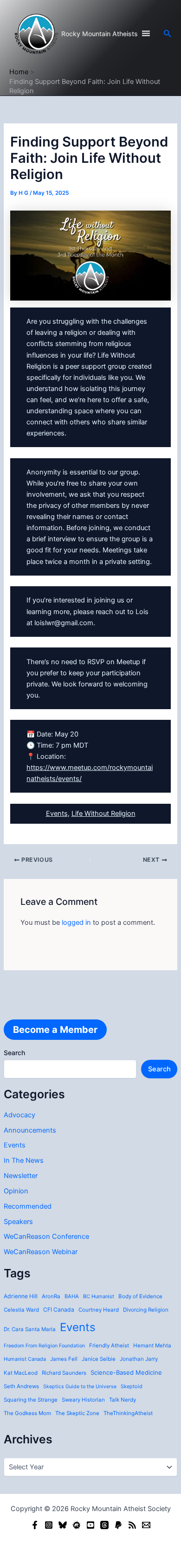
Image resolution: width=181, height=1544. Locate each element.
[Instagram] (49, 1525)
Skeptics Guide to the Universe (79, 1387)
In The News (24, 1160)
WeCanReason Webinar (41, 1252)
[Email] (146, 1525)
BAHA (72, 1296)
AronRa (51, 1296)
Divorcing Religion (145, 1310)
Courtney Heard (98, 1310)
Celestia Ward (21, 1310)
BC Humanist (98, 1296)
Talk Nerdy (122, 1400)
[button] (167, 33)
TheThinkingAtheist (128, 1413)
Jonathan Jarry (139, 1359)
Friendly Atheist (109, 1345)
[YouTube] (90, 1525)
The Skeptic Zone (77, 1413)
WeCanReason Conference (46, 1236)
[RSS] (132, 1525)
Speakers (18, 1221)
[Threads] (104, 1525)
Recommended (28, 1206)
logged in (76, 922)
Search (14, 1053)
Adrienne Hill (21, 1296)
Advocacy (19, 1115)
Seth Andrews (21, 1386)
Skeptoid (131, 1386)
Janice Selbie (99, 1359)
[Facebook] (35, 1525)
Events (15, 1145)
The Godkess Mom (27, 1413)
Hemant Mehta (152, 1345)
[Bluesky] (62, 1525)
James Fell (64, 1359)
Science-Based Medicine (126, 1372)
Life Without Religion (103, 813)
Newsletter (21, 1176)
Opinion (16, 1191)
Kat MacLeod (21, 1373)
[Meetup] (76, 1525)
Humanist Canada (25, 1359)
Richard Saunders (64, 1373)
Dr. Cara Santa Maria (30, 1329)
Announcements (30, 1130)
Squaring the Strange (31, 1400)
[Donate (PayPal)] (118, 1525)
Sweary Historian (83, 1400)
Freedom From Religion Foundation (44, 1346)
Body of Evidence (140, 1296)
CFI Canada (58, 1309)
